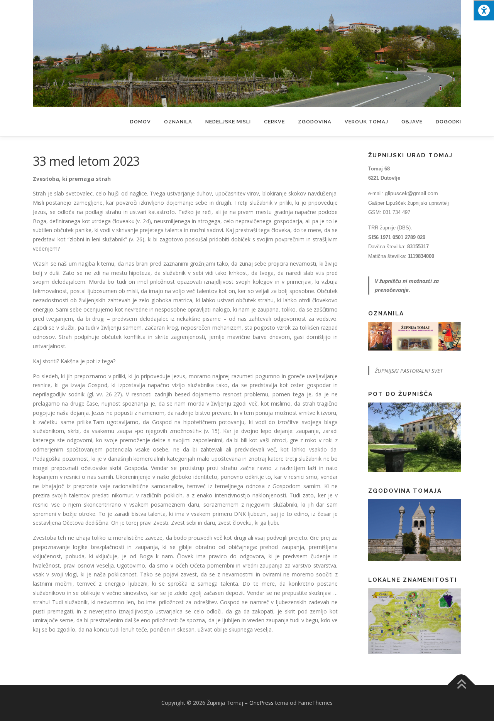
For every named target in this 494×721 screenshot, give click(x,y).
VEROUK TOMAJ (366, 122)
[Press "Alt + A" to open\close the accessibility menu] (484, 10)
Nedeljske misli (228, 122)
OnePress (261, 702)
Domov (140, 122)
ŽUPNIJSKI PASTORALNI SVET (409, 370)
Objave (412, 122)
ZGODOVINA (315, 122)
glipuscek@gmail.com (411, 193)
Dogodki (448, 122)
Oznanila (178, 122)
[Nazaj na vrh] (461, 685)
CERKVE (274, 122)
